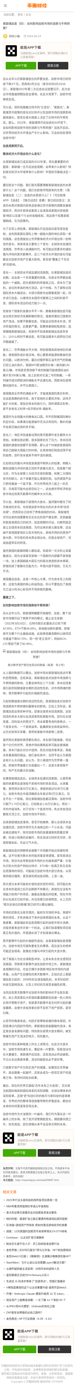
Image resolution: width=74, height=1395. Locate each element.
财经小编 (14, 36)
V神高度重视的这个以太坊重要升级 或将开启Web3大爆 (39, 1287)
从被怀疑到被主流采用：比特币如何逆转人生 (32, 1268)
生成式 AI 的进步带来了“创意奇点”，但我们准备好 (35, 1281)
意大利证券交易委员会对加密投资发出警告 (31, 1212)
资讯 (20, 14)
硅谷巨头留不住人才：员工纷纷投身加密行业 (32, 1243)
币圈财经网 (32, 1381)
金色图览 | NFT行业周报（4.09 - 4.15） (30, 1318)
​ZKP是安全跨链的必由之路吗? (24, 1312)
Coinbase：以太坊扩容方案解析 (25, 1237)
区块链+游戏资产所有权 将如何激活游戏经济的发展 (36, 1225)
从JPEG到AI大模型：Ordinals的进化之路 (30, 1306)
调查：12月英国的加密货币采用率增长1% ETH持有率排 (39, 1231)
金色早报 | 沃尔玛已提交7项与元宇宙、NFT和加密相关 (38, 1250)
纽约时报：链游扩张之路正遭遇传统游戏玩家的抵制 (36, 1218)
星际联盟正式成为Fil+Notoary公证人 (27, 1275)
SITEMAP (57, 1381)
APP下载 (21, 65)
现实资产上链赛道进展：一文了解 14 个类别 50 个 (36, 1299)
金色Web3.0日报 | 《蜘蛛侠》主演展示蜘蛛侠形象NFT (38, 1256)
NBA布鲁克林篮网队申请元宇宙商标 (27, 1206)
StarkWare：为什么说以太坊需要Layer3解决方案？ (36, 1262)
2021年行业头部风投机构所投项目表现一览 (31, 1200)
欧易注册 (53, 65)
